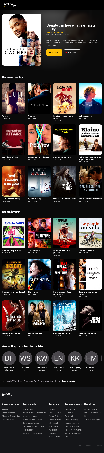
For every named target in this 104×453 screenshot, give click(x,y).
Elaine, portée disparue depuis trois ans (90, 158)
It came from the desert (13, 292)
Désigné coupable (87, 333)
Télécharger (27, 430)
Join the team (8, 419)
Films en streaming (54, 35)
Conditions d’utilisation (32, 423)
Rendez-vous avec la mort (63, 117)
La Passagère (85, 116)
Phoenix (31, 116)
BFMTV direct (54, 436)
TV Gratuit (68, 416)
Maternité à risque (11, 333)
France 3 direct (55, 416)
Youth (5, 116)
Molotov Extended (92, 413)
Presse (5, 409)
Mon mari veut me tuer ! (64, 199)
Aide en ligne (28, 409)
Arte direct (53, 426)
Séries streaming (71, 423)
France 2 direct (55, 413)
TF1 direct (52, 409)
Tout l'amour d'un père (13, 199)
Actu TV (68, 436)
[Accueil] (9, 5)
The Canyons (34, 250)
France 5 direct (55, 419)
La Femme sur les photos (61, 251)
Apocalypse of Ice (61, 333)
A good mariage (35, 199)
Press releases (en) (10, 413)
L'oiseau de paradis (11, 250)
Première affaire (10, 157)
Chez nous (33, 292)
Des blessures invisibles (90, 199)
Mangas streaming (72, 433)
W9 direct (52, 430)
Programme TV (71, 409)
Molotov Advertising (11, 416)
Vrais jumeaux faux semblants (62, 293)
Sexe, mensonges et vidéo (88, 293)
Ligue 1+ (88, 416)
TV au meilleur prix (92, 419)
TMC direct (53, 433)
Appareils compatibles (32, 433)
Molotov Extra (90, 409)
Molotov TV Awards (73, 430)
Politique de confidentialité (34, 413)
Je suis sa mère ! (36, 333)
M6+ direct (53, 423)
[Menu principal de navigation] (99, 5)
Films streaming (71, 419)
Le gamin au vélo (86, 250)
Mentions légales (29, 416)
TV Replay (68, 413)
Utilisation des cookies (32, 419)
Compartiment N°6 (62, 157)
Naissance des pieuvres (39, 157)
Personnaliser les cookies (33, 426)
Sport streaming (71, 426)
